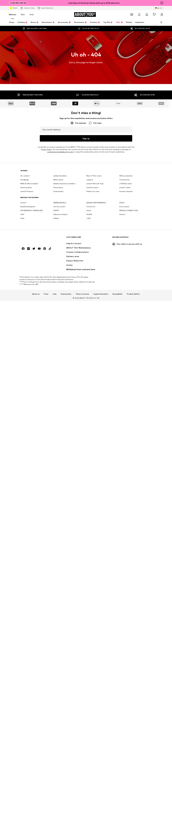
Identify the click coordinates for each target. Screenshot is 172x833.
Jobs (55, 294)
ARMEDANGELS (59, 203)
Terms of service (82, 294)
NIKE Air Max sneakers (29, 184)
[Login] (139, 14)
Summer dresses (126, 191)
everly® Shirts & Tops (95, 184)
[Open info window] (161, 3)
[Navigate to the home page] (35, 238)
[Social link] (23, 248)
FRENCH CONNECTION (128, 210)
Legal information (100, 294)
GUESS (89, 214)
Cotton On (90, 207)
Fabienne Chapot (60, 214)
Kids (32, 14)
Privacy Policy (46, 149)
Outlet (15, 8)
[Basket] (161, 14)
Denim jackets (26, 187)
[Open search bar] (160, 22)
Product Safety (133, 294)
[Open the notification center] (146, 14)
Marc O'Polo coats (94, 176)
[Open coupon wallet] (131, 14)
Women (12, 14)
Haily (22, 218)
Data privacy (66, 294)
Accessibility (117, 294)
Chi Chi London (59, 207)
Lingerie (89, 180)
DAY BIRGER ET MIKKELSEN (31, 210)
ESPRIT (56, 210)
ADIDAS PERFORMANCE (96, 203)
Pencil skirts (58, 187)
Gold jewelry (58, 191)
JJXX (88, 218)
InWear (56, 218)
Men (23, 14)
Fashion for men (92, 191)
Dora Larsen (124, 207)
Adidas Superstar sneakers (64, 184)
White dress (58, 180)
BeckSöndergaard (27, 207)
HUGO (121, 203)
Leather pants (92, 187)
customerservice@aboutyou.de (60, 152)
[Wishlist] (154, 14)
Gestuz (122, 214)
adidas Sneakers (60, 176)
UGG (22, 214)
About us (36, 294)
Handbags (24, 180)
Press (46, 294)
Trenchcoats (124, 180)
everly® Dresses (26, 191)
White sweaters (126, 176)
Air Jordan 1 (25, 176)
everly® (23, 203)
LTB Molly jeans (125, 184)
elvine (88, 210)
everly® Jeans (124, 187)
